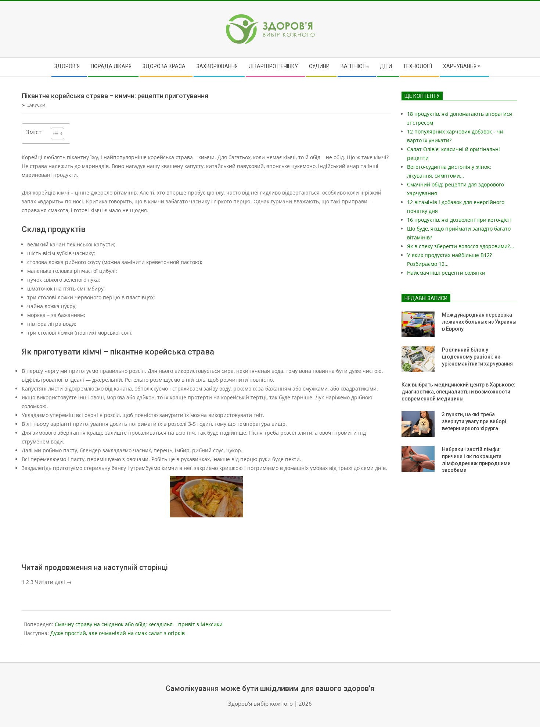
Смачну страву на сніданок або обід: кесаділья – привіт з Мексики (139, 624)
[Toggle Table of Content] (53, 133)
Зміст (34, 132)
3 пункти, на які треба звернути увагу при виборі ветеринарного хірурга (474, 421)
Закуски (36, 105)
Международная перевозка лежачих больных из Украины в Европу (479, 321)
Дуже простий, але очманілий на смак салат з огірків (117, 633)
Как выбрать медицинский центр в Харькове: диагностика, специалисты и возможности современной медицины (458, 391)
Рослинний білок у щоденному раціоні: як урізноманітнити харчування (477, 356)
